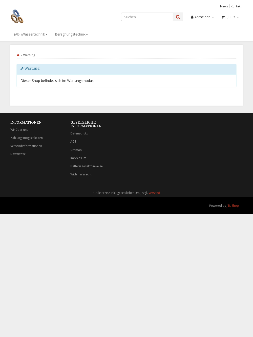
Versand (154, 193)
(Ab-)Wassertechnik (29, 34)
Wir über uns (19, 130)
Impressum (78, 158)
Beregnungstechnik (70, 34)
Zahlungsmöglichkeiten (26, 138)
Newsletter (17, 154)
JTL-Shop (233, 206)
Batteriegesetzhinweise (86, 166)
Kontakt (236, 6)
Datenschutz (79, 133)
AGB (73, 141)
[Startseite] (18, 55)
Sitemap (76, 150)
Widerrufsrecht (80, 174)
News (224, 6)
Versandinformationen (26, 146)
